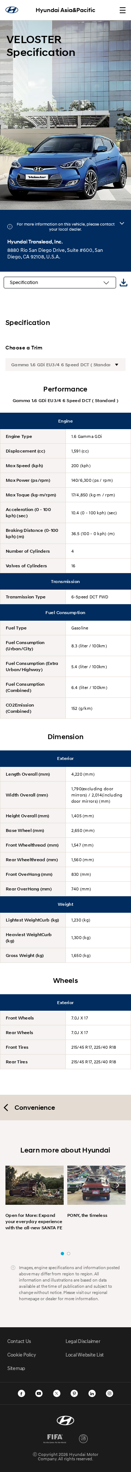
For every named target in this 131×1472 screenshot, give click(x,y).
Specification (24, 282)
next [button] (118, 1185)
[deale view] (121, 223)
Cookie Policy (21, 1354)
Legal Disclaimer (83, 1341)
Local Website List (85, 1354)
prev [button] (13, 1185)
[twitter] (56, 1393)
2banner (68, 1253)
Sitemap (16, 1368)
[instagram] (109, 1393)
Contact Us (19, 1341)
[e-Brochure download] (123, 283)
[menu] (123, 10)
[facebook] (21, 1393)
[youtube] (39, 1393)
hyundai (11, 10)
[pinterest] (74, 1393)
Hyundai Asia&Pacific (65, 10)
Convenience (35, 1108)
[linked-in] (92, 1393)
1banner (62, 1253)
